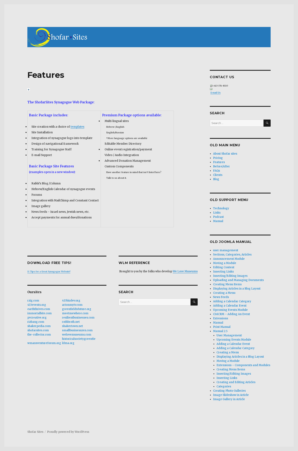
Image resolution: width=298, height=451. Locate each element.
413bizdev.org (71, 300)
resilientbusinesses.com (78, 317)
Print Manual (221, 327)
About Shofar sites (225, 153)
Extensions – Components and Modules (243, 365)
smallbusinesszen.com (77, 330)
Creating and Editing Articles (236, 382)
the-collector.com (39, 334)
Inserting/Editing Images (230, 276)
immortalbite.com (39, 313)
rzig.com (33, 300)
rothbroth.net (71, 322)
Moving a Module (224, 263)
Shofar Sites (35, 432)
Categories (224, 386)
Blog (216, 179)
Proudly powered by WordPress (68, 432)
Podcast (218, 217)
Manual (218, 221)
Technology (221, 208)
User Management (229, 335)
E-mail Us (215, 92)
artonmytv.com (72, 305)
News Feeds (221, 297)
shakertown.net (72, 326)
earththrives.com (38, 309)
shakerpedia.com (39, 326)
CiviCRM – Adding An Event (231, 314)
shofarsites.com (38, 330)
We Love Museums (185, 271)
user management (225, 250)
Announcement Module (229, 259)
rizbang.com (35, 322)
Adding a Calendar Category (232, 301)
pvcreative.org (37, 317)
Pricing (218, 158)
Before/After (221, 166)
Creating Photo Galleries (229, 390)
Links (217, 212)
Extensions (220, 318)
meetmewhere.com (75, 313)
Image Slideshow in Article (231, 395)
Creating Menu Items (227, 284)
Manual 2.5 (220, 331)
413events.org (36, 305)
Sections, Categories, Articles (232, 254)
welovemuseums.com (76, 334)
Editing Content (223, 267)
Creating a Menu (224, 293)
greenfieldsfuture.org (76, 309)
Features (219, 162)
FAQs (216, 170)
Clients (217, 175)
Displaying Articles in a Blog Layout (236, 288)
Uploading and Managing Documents (238, 280)
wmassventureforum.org (44, 343)
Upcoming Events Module (230, 310)
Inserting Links (223, 271)
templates (77, 126)
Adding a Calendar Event (230, 305)
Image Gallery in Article (229, 399)
